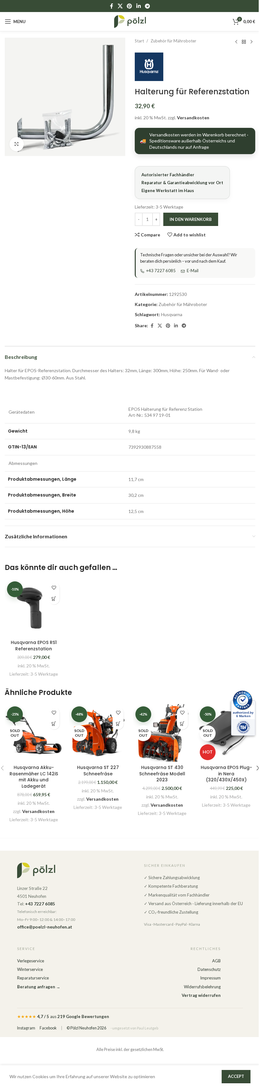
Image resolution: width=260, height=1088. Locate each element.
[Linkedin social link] (138, 6)
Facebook (48, 1028)
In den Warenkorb (191, 219)
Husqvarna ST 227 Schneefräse (98, 770)
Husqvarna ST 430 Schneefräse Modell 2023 (162, 773)
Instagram (26, 1028)
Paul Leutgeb (147, 1028)
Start (139, 40)
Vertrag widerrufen (201, 995)
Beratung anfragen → (38, 986)
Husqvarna (171, 314)
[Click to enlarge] (17, 144)
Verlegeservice (30, 960)
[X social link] (120, 6)
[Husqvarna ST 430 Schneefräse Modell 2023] (162, 733)
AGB (216, 960)
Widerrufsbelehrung (202, 986)
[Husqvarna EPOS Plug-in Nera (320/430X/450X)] (227, 733)
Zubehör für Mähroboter (173, 40)
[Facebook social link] (111, 6)
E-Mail (192, 270)
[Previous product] (236, 42)
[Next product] (251, 42)
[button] (54, 598)
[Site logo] (130, 21)
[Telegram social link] (147, 6)
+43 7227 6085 (161, 270)
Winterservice (30, 969)
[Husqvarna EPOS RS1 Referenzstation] (34, 608)
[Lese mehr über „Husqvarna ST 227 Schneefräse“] (118, 723)
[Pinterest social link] (129, 6)
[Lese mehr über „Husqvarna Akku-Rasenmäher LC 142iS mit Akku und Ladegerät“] (54, 723)
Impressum (210, 977)
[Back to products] (244, 42)
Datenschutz (209, 969)
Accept (236, 1076)
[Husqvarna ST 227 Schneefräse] (98, 733)
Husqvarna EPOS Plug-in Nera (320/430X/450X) (226, 773)
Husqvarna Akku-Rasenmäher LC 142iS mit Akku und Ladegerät (34, 776)
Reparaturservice (33, 977)
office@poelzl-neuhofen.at (44, 926)
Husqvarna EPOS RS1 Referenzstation (34, 645)
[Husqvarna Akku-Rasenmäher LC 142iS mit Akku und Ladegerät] (34, 733)
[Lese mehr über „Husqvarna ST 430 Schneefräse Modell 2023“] (182, 723)
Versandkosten (193, 117)
